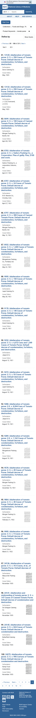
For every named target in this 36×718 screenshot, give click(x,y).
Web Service (27, 16)
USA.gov (23, 715)
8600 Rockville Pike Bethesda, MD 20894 (25, 696)
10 (16, 686)
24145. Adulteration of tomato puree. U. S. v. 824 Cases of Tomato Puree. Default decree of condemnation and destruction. (16, 628)
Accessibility (23, 707)
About (9, 16)
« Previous (4, 43)
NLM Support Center (25, 705)
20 (12, 47)
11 (20, 686)
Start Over (5, 22)
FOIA (3, 707)
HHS (18, 715)
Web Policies (6, 705)
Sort (4, 47)
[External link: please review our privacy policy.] (4, 697)
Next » (23, 43)
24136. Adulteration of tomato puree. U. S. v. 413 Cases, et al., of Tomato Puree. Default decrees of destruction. (16, 567)
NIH (15, 715)
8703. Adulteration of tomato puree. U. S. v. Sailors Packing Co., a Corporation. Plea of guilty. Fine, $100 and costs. (17, 154)
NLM (11, 715)
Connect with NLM (8, 692)
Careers (21, 709)
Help (17, 16)
